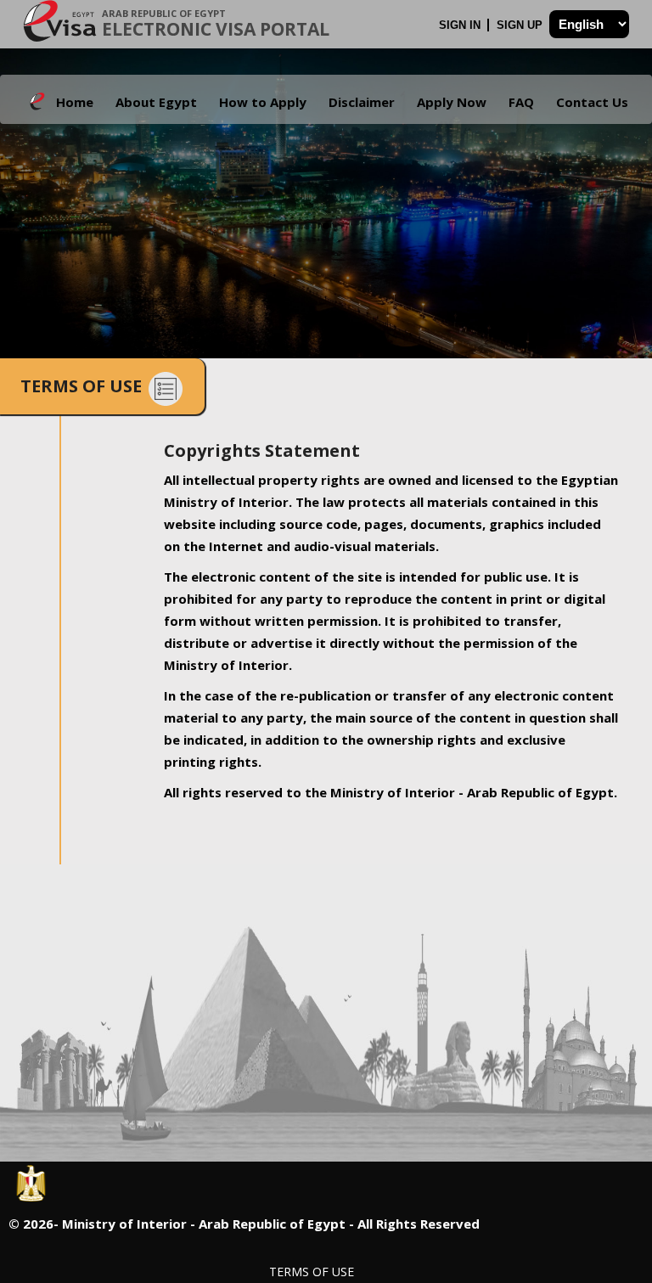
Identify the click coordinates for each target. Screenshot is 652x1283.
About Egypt (156, 101)
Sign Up (521, 25)
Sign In (461, 25)
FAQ (521, 101)
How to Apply (262, 101)
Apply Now (451, 101)
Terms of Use (311, 1271)
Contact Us (592, 101)
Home (74, 101)
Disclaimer (362, 101)
